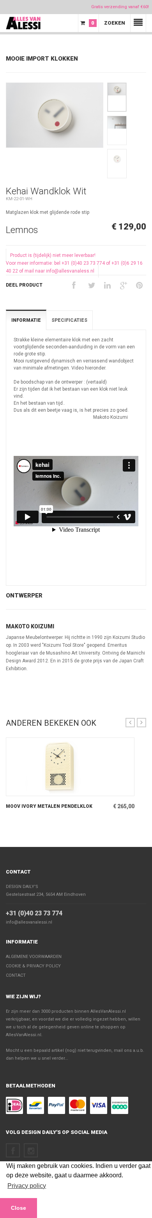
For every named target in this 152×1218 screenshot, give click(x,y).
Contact (18, 872)
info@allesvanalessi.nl (29, 922)
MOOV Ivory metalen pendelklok (49, 806)
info (60, 790)
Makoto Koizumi (30, 626)
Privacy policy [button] (26, 1185)
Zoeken (114, 23)
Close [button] (18, 1208)
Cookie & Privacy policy (33, 966)
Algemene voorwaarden (34, 956)
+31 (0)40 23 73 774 (34, 913)
